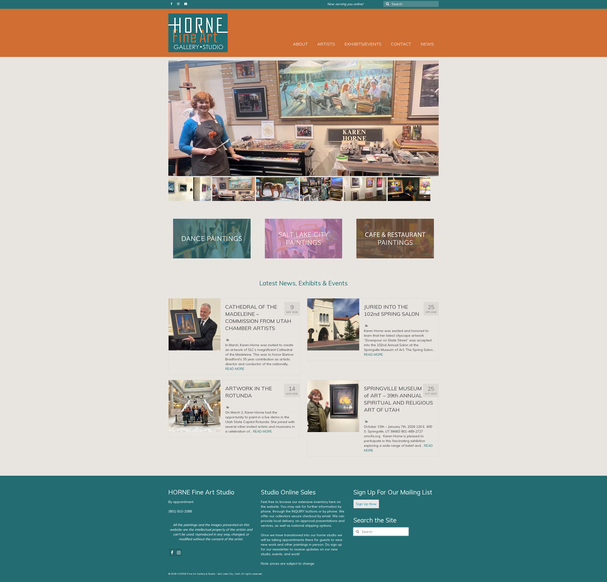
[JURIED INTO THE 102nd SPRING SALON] (333, 324)
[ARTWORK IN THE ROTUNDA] (195, 406)
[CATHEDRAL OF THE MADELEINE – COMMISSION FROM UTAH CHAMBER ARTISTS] (195, 324)
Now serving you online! (345, 4)
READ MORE (234, 369)
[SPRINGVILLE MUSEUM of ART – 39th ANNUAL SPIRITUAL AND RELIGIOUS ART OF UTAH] (333, 406)
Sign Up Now (366, 504)
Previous (164, 118)
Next (443, 118)
